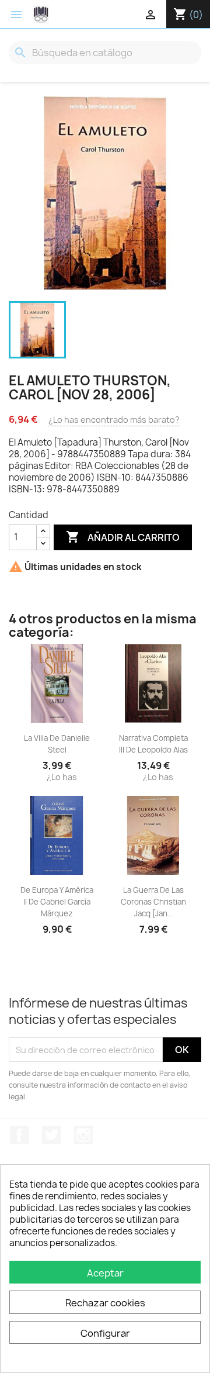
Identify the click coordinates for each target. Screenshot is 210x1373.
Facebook (19, 1135)
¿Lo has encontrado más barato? (114, 419)
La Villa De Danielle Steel (57, 744)
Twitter (51, 1135)
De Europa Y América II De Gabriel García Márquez (56, 902)
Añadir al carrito (123, 537)
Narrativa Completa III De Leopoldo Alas (153, 744)
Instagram (83, 1135)
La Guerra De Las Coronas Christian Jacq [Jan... (153, 902)
